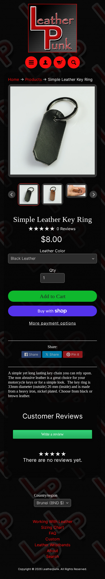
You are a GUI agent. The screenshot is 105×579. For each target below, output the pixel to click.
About (52, 550)
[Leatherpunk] (52, 28)
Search (52, 556)
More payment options (52, 323)
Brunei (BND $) (50, 502)
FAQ (52, 533)
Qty (52, 270)
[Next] (93, 194)
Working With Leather (53, 521)
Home (13, 79)
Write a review (52, 434)
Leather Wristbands (52, 544)
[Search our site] (74, 62)
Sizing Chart (52, 527)
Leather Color (52, 250)
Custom (52, 539)
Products (33, 79)
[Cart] (59, 62)
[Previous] (11, 194)
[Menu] (31, 62)
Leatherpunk (50, 569)
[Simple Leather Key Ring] (28, 194)
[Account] (45, 62)
